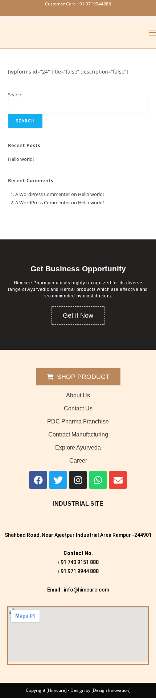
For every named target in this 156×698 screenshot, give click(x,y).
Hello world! (21, 159)
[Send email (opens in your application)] (91, 11)
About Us (78, 395)
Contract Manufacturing (78, 434)
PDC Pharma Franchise (78, 421)
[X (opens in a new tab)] (66, 11)
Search (15, 94)
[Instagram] (78, 480)
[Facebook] (38, 480)
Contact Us (78, 408)
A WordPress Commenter (42, 202)
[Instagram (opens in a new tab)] (83, 11)
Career (78, 460)
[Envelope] (118, 480)
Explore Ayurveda (78, 447)
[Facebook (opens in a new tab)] (74, 11)
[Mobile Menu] (152, 32)
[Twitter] (58, 480)
